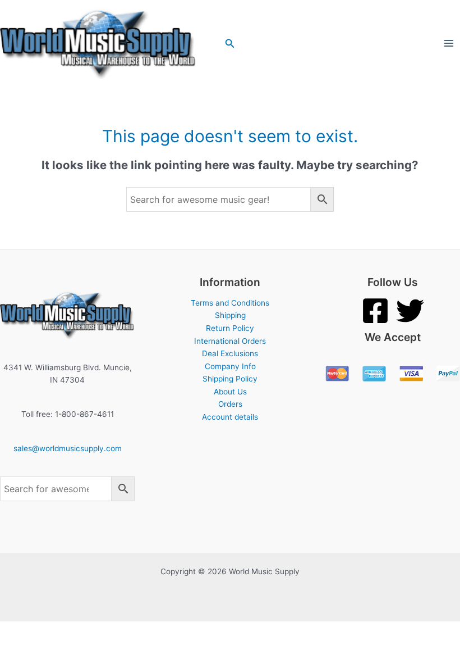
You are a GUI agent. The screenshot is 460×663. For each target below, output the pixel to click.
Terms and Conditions (230, 302)
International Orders (230, 341)
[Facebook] (375, 311)
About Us (230, 391)
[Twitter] (410, 311)
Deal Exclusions (230, 353)
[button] (230, 44)
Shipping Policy (230, 378)
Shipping (230, 315)
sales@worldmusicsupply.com (67, 448)
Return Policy (230, 328)
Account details (230, 416)
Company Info (230, 366)
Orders (230, 403)
